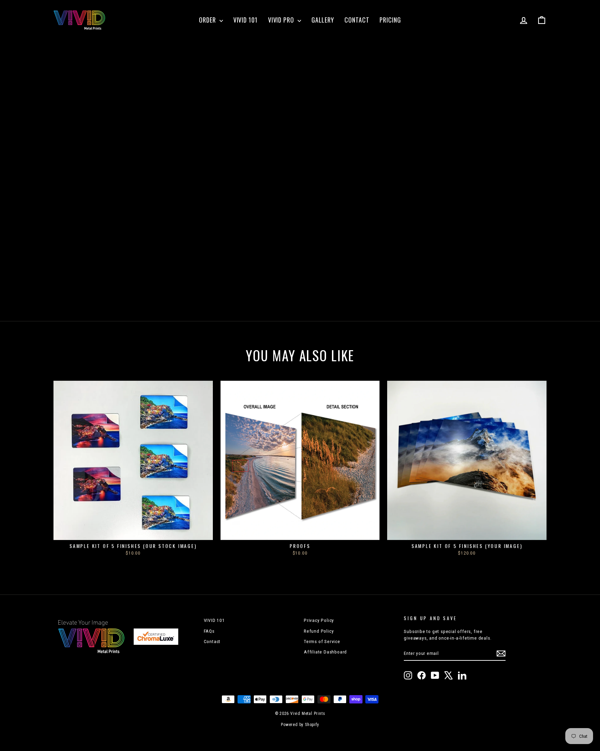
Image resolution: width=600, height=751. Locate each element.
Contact (212, 641)
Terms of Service (322, 641)
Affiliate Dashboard (325, 652)
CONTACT (356, 19)
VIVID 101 (245, 19)
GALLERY (322, 19)
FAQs (209, 631)
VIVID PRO (282, 19)
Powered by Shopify (300, 724)
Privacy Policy (319, 620)
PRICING (390, 19)
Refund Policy (319, 631)
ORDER (208, 19)
